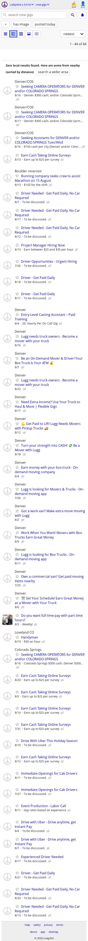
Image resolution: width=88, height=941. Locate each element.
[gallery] (29, 33)
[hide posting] (18, 99)
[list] (5, 33)
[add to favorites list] (17, 86)
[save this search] (82, 15)
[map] (37, 33)
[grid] (21, 33)
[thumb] (13, 33)
